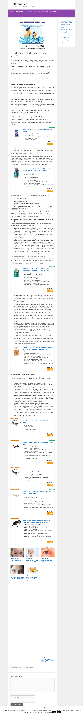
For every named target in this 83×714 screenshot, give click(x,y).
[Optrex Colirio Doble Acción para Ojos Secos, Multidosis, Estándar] (17, 133)
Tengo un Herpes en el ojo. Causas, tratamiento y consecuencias (47, 562)
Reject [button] (59, 712)
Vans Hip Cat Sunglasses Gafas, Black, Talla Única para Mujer (37, 421)
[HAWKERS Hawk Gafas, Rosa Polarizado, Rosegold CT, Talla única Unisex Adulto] (17, 496)
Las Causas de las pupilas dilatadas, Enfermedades (17, 578)
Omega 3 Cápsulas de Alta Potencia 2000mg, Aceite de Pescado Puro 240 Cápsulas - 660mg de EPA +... (37, 169)
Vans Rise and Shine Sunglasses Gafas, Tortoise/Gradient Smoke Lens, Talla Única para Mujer (38, 470)
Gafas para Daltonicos (43, 11)
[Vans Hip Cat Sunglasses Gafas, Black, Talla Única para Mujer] (17, 423)
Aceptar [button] (54, 712)
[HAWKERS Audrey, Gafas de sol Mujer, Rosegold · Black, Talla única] (17, 446)
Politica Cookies (48, 712)
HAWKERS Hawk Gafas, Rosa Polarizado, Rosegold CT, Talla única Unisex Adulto (37, 492)
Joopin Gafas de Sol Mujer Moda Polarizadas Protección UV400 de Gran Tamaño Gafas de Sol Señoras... (37, 521)
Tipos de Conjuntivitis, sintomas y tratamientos (17, 561)
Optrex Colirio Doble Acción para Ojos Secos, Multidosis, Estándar (38, 130)
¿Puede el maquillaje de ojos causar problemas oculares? (23, 668)
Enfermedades (14, 558)
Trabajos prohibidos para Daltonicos (17, 14)
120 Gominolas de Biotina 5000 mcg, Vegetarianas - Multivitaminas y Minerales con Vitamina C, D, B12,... (36, 269)
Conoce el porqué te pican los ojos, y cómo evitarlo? (47, 660)
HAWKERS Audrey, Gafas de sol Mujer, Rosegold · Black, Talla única (37, 443)
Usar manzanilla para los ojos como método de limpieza (32, 579)
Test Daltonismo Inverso (30, 11)
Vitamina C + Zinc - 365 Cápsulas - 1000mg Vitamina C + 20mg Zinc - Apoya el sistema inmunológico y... (38, 348)
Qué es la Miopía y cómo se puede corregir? (32, 561)
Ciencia (12, 575)
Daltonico (11, 11)
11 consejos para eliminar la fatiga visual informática (22, 667)
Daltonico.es (19, 4)
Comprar (50, 144)
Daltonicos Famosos (54, 11)
